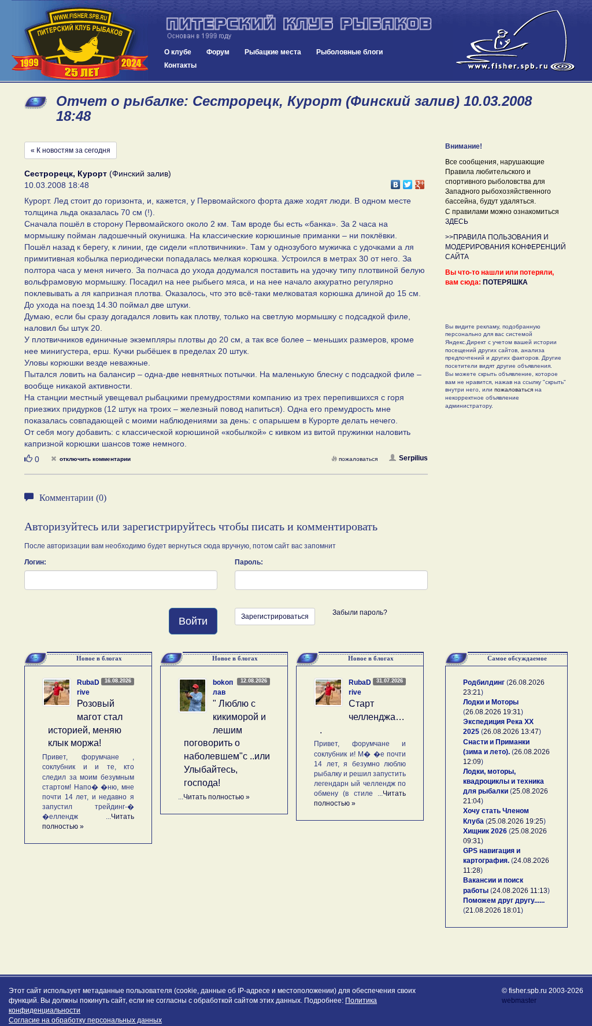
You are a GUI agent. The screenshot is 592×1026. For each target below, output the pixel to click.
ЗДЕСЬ (456, 221)
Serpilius (413, 458)
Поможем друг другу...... (504, 900)
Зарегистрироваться (275, 616)
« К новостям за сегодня (70, 150)
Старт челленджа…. (362, 717)
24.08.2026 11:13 (520, 891)
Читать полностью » (216, 797)
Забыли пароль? (359, 612)
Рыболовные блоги (349, 52)
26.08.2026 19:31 (493, 712)
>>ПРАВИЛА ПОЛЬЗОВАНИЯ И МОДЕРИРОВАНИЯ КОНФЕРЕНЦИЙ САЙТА (505, 247)
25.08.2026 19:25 (515, 821)
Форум (218, 52)
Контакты (180, 65)
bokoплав (223, 687)
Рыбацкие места (273, 52)
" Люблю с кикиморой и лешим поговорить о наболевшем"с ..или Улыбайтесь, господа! (227, 743)
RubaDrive (88, 687)
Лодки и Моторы (491, 702)
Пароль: (249, 562)
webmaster (519, 1001)
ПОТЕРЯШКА (505, 282)
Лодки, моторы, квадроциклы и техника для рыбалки (503, 781)
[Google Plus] (420, 181)
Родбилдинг (484, 682)
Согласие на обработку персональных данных (85, 1020)
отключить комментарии (95, 459)
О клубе (177, 52)
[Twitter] (408, 181)
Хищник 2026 (485, 831)
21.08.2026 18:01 (493, 910)
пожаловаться (358, 459)
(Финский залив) (97, 173)
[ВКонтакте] (396, 181)
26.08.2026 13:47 (511, 732)
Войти (193, 621)
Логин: (35, 562)
